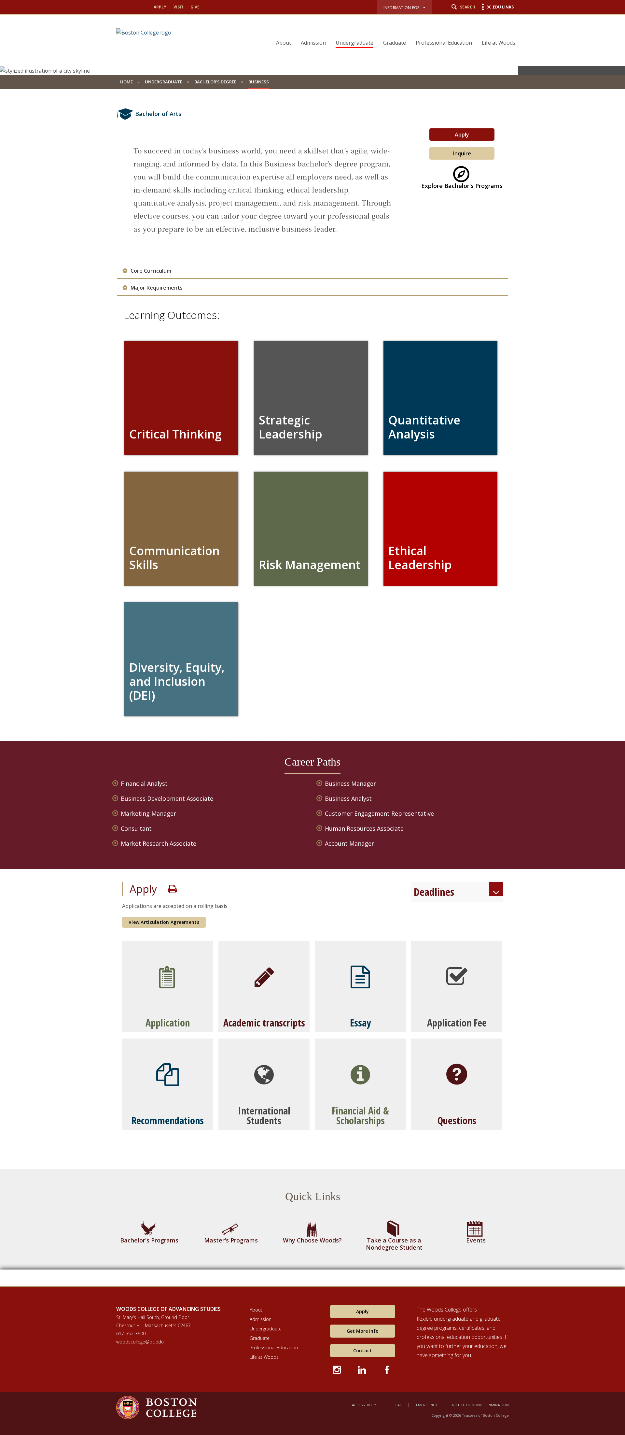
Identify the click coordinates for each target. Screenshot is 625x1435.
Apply (160, 7)
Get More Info (363, 1331)
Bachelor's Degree (215, 82)
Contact (362, 1350)
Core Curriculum (151, 270)
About (283, 42)
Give (195, 7)
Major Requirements (157, 287)
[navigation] (392, 31)
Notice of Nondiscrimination (480, 1404)
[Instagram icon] (337, 1369)
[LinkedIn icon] (362, 1369)
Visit (179, 7)
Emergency (427, 1404)
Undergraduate (354, 42)
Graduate (394, 42)
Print (172, 889)
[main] (312, 692)
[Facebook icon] (387, 1369)
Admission (313, 42)
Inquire (462, 153)
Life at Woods (498, 42)
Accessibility (364, 1404)
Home (126, 82)
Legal (396, 1404)
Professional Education (444, 42)
